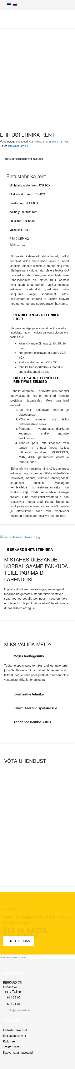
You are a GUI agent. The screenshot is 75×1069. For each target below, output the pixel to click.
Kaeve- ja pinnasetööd (18, 1052)
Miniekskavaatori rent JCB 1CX (29, 185)
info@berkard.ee (18, 146)
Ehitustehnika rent (15, 1030)
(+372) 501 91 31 (53, 141)
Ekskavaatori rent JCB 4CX (27, 194)
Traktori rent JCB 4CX (23, 203)
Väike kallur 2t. (19, 230)
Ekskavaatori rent (14, 1036)
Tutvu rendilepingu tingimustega (24, 159)
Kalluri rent (10, 1041)
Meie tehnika (19, 941)
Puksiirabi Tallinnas (22, 221)
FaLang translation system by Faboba (13, 957)
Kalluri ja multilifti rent (23, 212)
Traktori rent (11, 1047)
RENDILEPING (19, 238)
